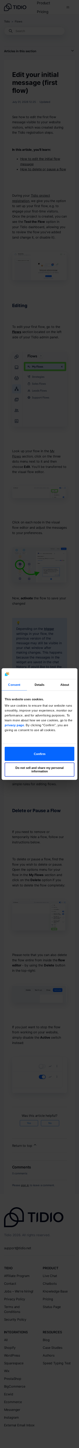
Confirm (39, 754)
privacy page (14, 725)
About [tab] (64, 684)
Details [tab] (40, 684)
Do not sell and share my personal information (39, 769)
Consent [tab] (14, 684)
